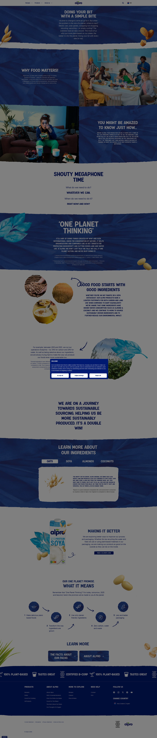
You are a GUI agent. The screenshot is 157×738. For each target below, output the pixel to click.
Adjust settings (79, 375)
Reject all (98, 375)
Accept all (60, 375)
